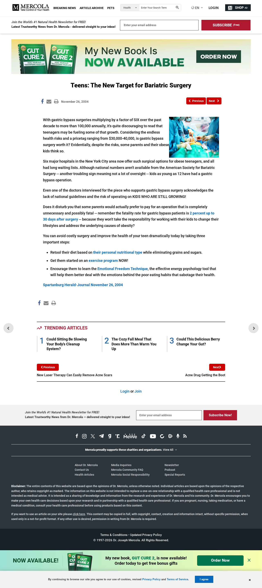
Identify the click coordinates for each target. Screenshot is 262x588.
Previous (49, 367)
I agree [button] (204, 579)
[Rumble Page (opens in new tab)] (170, 436)
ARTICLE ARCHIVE (92, 8)
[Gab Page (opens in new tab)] (109, 436)
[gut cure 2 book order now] (131, 72)
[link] (42, 102)
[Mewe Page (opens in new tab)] (130, 436)
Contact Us (82, 469)
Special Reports (175, 474)
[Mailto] (45, 311)
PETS (110, 8)
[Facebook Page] (39, 311)
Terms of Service (177, 579)
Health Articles (84, 474)
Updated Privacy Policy (146, 535)
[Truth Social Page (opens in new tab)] (117, 436)
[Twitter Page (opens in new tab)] (93, 436)
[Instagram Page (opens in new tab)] (84, 436)
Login (125, 391)
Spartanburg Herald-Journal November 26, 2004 (83, 285)
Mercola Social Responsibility (130, 474)
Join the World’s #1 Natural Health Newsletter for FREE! (48, 22)
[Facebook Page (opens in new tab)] (77, 436)
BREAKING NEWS (64, 8)
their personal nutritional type (117, 252)
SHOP (241, 8)
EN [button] (196, 8)
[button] (226, 25)
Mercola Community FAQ (127, 469)
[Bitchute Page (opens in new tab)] (162, 436)
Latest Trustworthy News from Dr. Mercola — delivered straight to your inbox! (77, 417)
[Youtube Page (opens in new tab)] (153, 436)
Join (138, 391)
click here (79, 514)
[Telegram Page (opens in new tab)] (101, 436)
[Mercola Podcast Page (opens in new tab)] (178, 436)
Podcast (170, 469)
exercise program (103, 260)
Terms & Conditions (114, 535)
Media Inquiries (121, 465)
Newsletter (172, 465)
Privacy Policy (151, 579)
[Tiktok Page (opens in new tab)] (143, 436)
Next (216, 367)
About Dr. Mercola (86, 465)
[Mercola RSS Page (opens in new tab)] (185, 436)
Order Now (220, 560)
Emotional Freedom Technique (122, 269)
